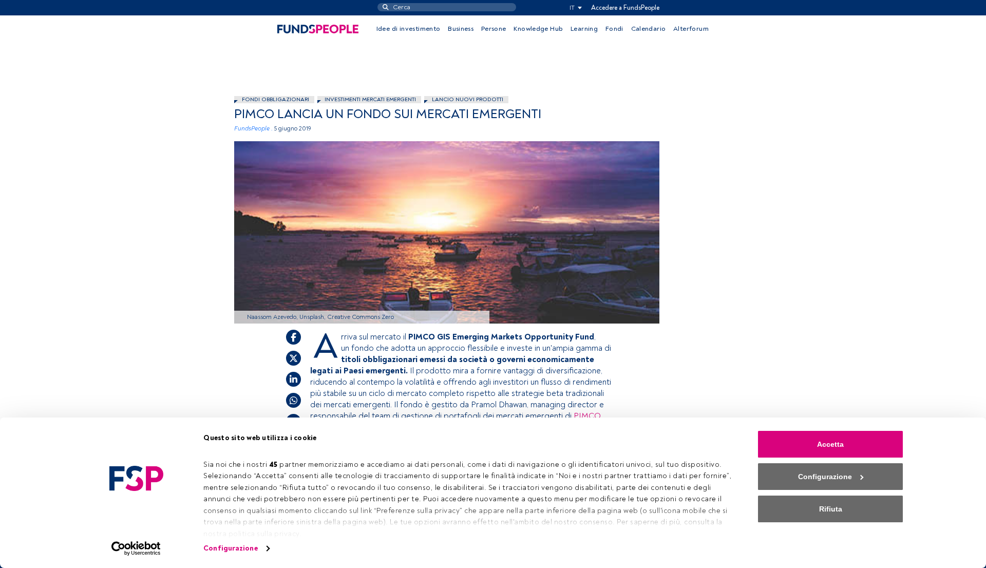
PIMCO (587, 416)
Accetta (830, 444)
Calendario (648, 29)
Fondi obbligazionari (275, 99)
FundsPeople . (253, 128)
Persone (493, 29)
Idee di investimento (408, 29)
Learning (584, 29)
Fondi (614, 29)
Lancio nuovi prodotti (467, 99)
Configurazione (230, 548)
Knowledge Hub (538, 29)
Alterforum (691, 29)
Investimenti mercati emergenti (370, 99)
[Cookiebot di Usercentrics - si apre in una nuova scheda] (136, 548)
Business (460, 29)
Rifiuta (830, 509)
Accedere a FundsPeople (625, 8)
